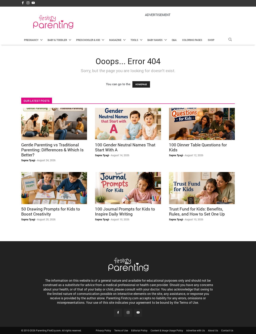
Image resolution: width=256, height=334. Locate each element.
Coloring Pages (192, 39)
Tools (134, 39)
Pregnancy (31, 39)
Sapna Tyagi (28, 160)
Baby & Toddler (57, 39)
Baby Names (155, 39)
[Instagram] (28, 3)
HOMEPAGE (141, 84)
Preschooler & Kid (88, 39)
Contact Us (227, 330)
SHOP (211, 39)
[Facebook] (22, 3)
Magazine (115, 39)
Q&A (174, 39)
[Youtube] (33, 3)
